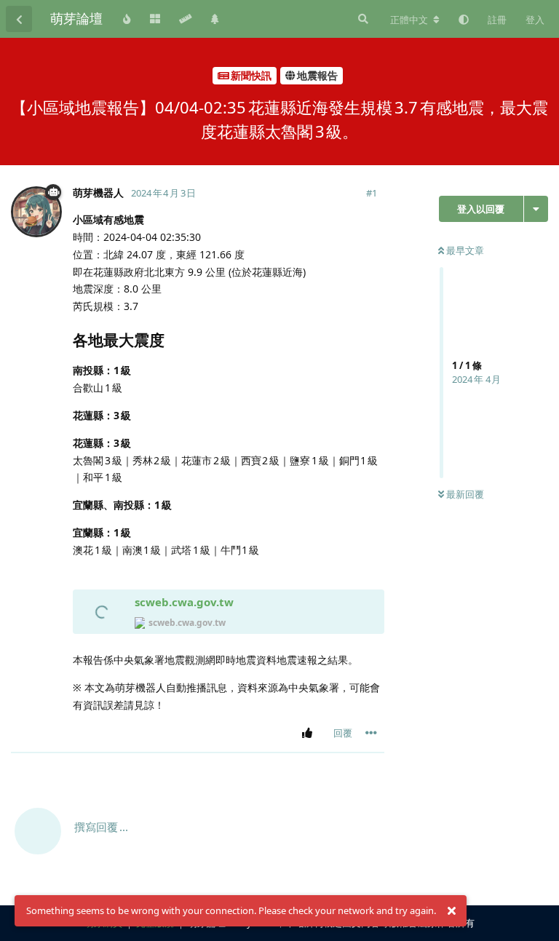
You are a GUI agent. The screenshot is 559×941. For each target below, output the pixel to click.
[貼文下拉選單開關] (371, 733)
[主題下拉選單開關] (536, 209)
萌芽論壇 (76, 18)
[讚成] (309, 734)
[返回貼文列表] (19, 19)
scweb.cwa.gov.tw (184, 602)
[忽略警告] (451, 911)
